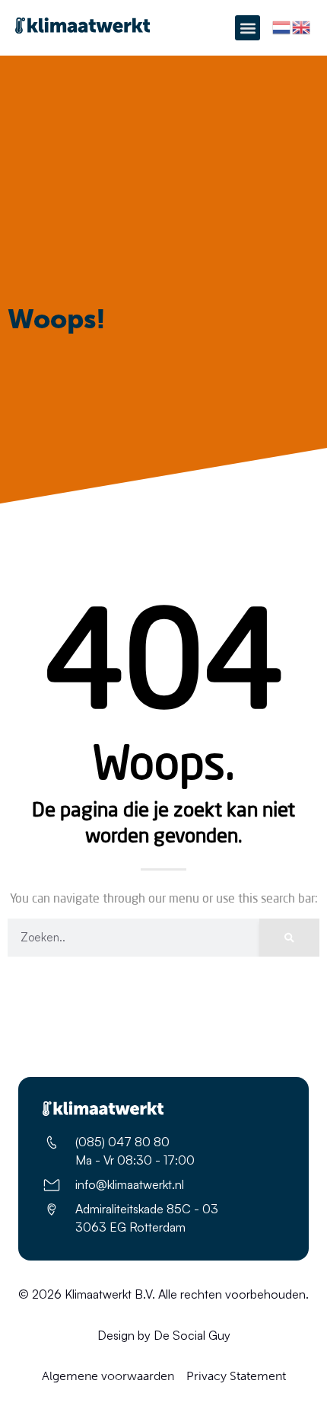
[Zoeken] (289, 938)
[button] (247, 27)
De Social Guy (192, 1335)
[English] (302, 26)
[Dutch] (282, 26)
